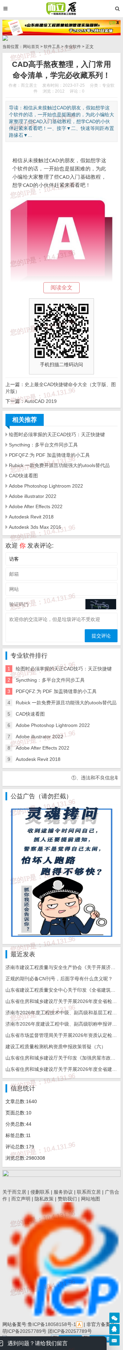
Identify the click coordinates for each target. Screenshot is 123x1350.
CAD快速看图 (23, 475)
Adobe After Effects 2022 (36, 506)
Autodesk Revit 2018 (31, 516)
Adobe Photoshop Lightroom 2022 (46, 486)
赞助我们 (67, 1199)
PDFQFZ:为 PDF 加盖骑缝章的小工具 (49, 455)
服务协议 (63, 1192)
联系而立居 (89, 1192)
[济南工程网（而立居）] (61, 8)
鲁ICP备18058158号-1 (52, 1324)
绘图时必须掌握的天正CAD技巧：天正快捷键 (57, 434)
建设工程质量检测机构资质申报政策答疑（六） (55, 1046)
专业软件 (73, 46)
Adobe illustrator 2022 (32, 496)
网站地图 (90, 1199)
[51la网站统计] (79, 1324)
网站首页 (31, 46)
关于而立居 (14, 1192)
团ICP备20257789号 (69, 1331)
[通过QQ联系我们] (114, 1329)
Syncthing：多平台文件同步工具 (43, 444)
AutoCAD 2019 (41, 401)
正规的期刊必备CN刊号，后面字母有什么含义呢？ (59, 978)
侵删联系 (40, 1192)
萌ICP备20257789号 (24, 1331)
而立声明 (20, 1199)
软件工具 (52, 46)
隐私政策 (44, 1199)
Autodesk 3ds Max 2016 (35, 527)
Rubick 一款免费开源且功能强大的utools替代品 (59, 465)
